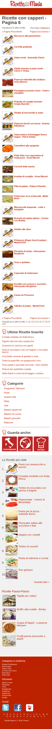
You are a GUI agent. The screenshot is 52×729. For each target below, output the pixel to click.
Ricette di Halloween (9, 664)
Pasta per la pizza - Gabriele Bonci (30, 512)
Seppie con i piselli (29, 534)
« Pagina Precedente (12, 32)
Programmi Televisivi (14, 388)
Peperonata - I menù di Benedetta (32, 501)
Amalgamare (6, 689)
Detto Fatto (6, 675)
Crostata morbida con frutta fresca (18, 337)
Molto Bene (6, 673)
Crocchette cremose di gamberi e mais (20, 356)
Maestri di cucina (12, 414)
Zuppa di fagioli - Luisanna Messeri (32, 624)
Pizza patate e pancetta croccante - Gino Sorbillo (25, 365)
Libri (6, 405)
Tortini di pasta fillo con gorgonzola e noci (21, 361)
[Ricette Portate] (41, 443)
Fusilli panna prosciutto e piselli (31, 637)
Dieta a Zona (6, 669)
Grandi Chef (10, 397)
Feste (7, 393)
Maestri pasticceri (13, 410)
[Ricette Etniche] (25, 443)
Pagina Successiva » (40, 32)
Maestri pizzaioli (12, 418)
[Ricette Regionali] (9, 443)
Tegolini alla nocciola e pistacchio (18, 341)
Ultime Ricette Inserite (25, 332)
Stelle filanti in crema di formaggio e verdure (22, 373)
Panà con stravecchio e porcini (32, 465)
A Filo (4, 687)
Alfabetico (45, 28)
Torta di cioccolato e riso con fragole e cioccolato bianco (25, 351)
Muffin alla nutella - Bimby (31, 609)
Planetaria (5, 685)
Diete (6, 401)
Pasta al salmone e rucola (33, 558)
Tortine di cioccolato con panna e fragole (32, 489)
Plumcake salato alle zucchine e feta (30, 524)
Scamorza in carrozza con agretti (17, 345)
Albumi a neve (7, 683)
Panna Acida (6, 695)
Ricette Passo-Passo (15, 591)
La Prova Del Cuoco (9, 671)
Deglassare (6, 693)
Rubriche (8, 422)
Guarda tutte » (41, 582)
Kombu (4, 697)
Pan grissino (26, 569)
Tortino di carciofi (28, 546)
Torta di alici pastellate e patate (16, 369)
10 (4, 324)
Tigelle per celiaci (27, 595)
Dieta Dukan (6, 666)
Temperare (6, 691)
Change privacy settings (38, 721)
